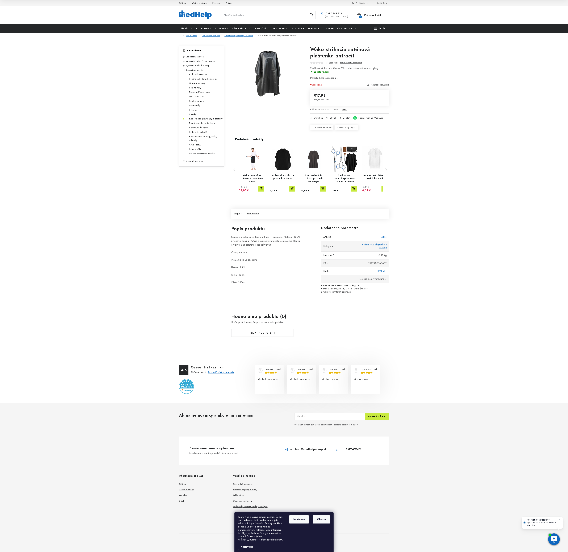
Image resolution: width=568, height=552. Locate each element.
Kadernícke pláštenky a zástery (205, 118)
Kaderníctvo (194, 50)
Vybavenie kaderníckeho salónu (200, 61)
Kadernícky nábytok (195, 56)
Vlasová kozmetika (194, 160)
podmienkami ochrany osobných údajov (339, 424)
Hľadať (311, 15)
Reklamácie (238, 495)
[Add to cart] (261, 189)
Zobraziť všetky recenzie (221, 372)
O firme (182, 3)
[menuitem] (186, 28)
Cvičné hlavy (195, 144)
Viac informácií (320, 72)
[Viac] (380, 28)
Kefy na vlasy (195, 87)
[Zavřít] (560, 520)
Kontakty (216, 3)
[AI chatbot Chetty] (554, 539)
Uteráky (192, 114)
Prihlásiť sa (376, 416)
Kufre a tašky (195, 149)
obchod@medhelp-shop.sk (308, 449)
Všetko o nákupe (199, 3)
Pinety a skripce (196, 101)
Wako (344, 109)
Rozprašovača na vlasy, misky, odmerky (203, 138)
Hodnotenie (253, 213)
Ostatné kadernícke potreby (201, 153)
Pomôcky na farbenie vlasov (202, 123)
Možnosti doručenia (380, 84)
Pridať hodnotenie (262, 332)
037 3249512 (333, 13)
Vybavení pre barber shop (197, 65)
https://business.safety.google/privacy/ (262, 539)
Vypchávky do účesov (199, 127)
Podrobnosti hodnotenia (351, 62)
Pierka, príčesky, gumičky (201, 92)
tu (239, 533)
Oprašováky (194, 105)
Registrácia (382, 3)
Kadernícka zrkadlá (198, 132)
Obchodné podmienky (243, 484)
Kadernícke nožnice (198, 74)
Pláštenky (382, 271)
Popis (237, 213)
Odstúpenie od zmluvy (243, 500)
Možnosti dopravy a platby (245, 489)
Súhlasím (321, 519)
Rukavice (193, 109)
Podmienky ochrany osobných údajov (250, 506)
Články (229, 3)
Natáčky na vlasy (196, 96)
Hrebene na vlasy (197, 83)
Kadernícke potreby (195, 70)
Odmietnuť (299, 519)
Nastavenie (247, 546)
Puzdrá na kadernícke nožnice (203, 78)
